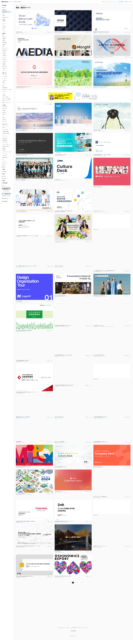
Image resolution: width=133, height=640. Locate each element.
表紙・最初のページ (5, 11)
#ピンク (24, 87)
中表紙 (3, 15)
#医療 (97, 271)
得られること (4, 114)
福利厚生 (3, 112)
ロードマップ (4, 57)
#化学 (58, 87)
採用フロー (4, 117)
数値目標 (3, 150)
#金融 (19, 301)
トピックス (4, 161)
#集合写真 (24, 180)
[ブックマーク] (52, 32)
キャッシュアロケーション (6, 144)
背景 (3, 35)
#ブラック (25, 57)
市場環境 (3, 64)
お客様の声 (4, 55)
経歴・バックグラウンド (6, 100)
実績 (3, 46)
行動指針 (3, 95)
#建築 (97, 442)
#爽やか (105, 87)
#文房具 (59, 57)
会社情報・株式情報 (5, 133)
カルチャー (4, 91)
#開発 (97, 467)
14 (81, 582)
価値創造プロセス (5, 157)
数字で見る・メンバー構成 (6, 89)
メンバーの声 (4, 76)
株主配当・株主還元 (5, 146)
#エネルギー (98, 87)
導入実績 (3, 53)
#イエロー (101, 417)
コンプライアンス (5, 142)
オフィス (3, 83)
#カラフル (101, 130)
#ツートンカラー (103, 32)
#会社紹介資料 (17, 32)
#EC (19, 494)
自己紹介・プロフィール (6, 102)
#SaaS (20, 32)
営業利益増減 (4, 140)
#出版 (59, 296)
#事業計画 (94, 32)
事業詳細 (3, 44)
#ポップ (65, 32)
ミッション (4, 30)
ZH (76, 635)
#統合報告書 (56, 87)
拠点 (3, 85)
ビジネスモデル (5, 61)
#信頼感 (26, 155)
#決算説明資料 (17, 87)
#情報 (19, 130)
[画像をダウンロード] (50, 32)
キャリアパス (4, 121)
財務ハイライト (5, 163)
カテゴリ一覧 (121, 1)
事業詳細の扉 (4, 42)
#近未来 (103, 57)
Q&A (3, 116)
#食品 (20, 87)
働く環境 (3, 119)
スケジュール (4, 70)
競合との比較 (4, 66)
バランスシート (5, 136)
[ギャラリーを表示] (49, 32)
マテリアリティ (5, 153)
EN (74, 635)
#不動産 (98, 155)
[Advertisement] (111, 221)
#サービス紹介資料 (57, 155)
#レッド (24, 361)
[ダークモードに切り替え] (130, 1)
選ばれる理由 (4, 49)
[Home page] (5, 1)
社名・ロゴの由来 (5, 96)
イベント (3, 93)
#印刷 (20, 522)
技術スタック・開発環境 (6, 98)
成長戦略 (3, 63)
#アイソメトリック (24, 494)
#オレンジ (63, 57)
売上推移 (3, 59)
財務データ (4, 164)
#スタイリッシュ (28, 266)
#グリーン (66, 87)
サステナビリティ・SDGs (6, 151)
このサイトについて (61, 627)
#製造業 (20, 467)
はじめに (3, 21)
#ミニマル (67, 180)
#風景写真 (23, 130)
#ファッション (97, 32)
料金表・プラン (5, 68)
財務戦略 (3, 148)
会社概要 (3, 27)
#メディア (21, 57)
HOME (17, 5)
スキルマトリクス (5, 125)
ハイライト (4, 135)
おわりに (3, 25)
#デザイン (21, 577)
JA (73, 635)
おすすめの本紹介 (74, 627)
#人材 (60, 155)
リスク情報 (4, 155)
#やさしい (26, 32)
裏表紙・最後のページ (6, 17)
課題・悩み (4, 36)
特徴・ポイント (5, 48)
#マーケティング (60, 386)
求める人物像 (4, 106)
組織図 (3, 82)
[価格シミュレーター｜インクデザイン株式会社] (60, 96)
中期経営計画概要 (5, 131)
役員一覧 (3, 127)
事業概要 (3, 38)
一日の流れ (4, 80)
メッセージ (4, 23)
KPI (3, 159)
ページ (19, 5)
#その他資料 (94, 57)
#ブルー (24, 32)
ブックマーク (86, 627)
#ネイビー (63, 32)
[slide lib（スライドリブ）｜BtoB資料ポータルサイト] (86, 96)
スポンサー (68, 627)
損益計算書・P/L (5, 138)
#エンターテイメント (99, 326)
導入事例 (3, 51)
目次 (3, 13)
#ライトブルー (63, 180)
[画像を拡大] (47, 32)
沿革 (3, 29)
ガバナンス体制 (5, 129)
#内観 (62, 296)
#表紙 (22, 32)
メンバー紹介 (4, 74)
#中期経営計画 (17, 417)
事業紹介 (3, 40)
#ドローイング (63, 87)
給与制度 (3, 110)
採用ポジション (5, 108)
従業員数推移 (4, 87)
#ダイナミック (28, 57)
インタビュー (4, 78)
